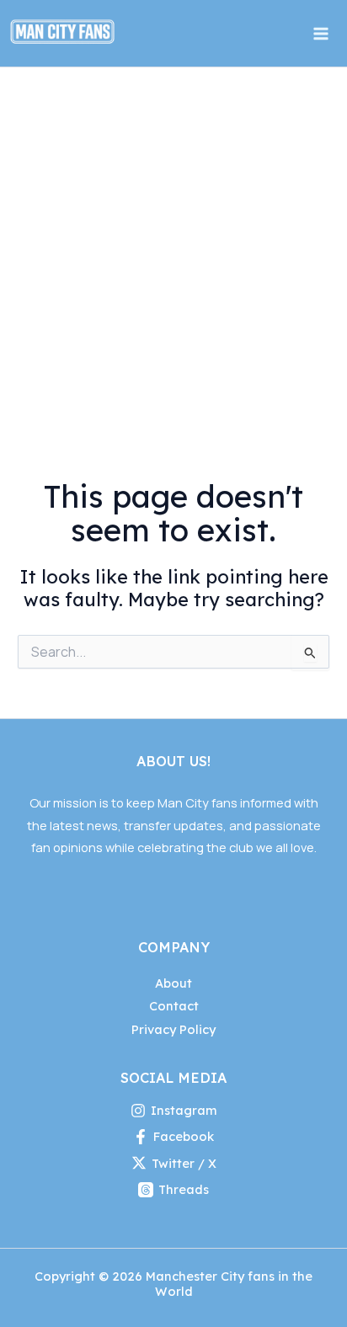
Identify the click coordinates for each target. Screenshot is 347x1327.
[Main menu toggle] (320, 33)
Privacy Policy (173, 1029)
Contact (174, 1006)
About (173, 983)
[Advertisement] (173, 249)
